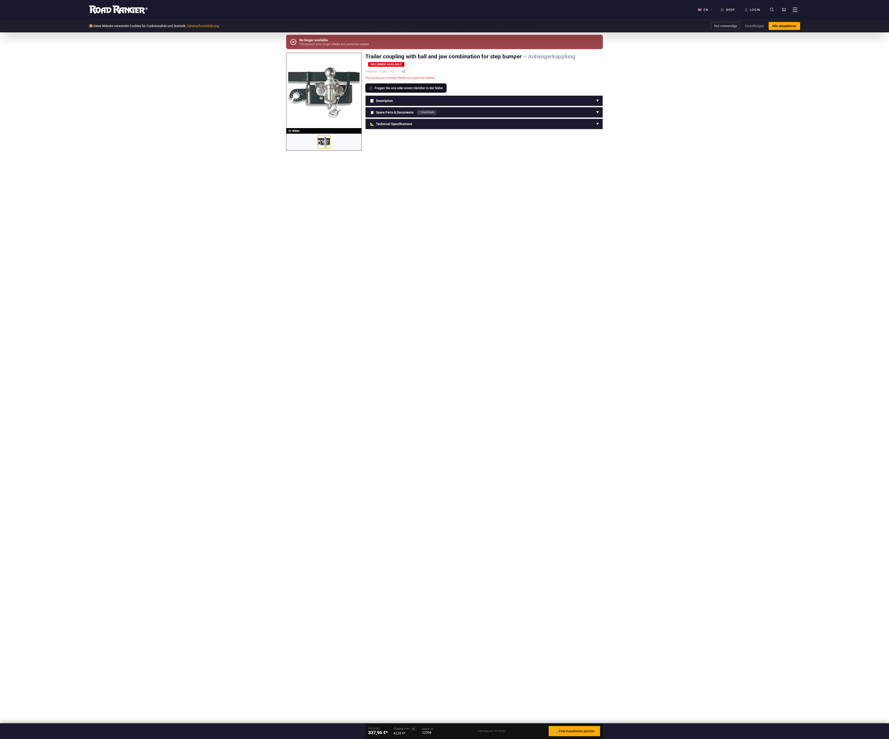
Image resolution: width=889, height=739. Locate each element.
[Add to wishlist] (392, 71)
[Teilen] (403, 71)
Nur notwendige (725, 26)
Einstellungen (754, 26)
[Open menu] (795, 10)
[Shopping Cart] (784, 10)
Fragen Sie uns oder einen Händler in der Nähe (409, 88)
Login (755, 10)
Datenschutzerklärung (203, 26)
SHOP (730, 10)
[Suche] (772, 10)
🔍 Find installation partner (574, 731)
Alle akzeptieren (784, 26)
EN (703, 10)
